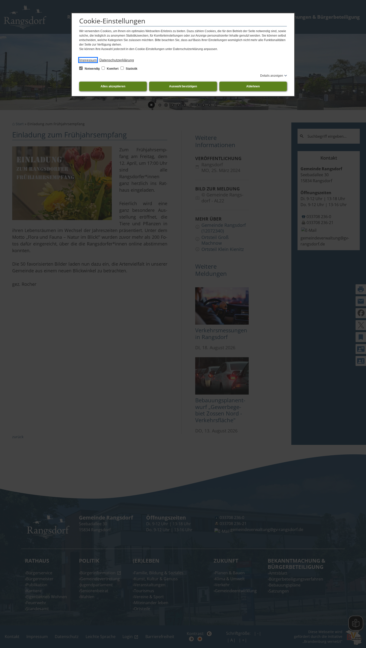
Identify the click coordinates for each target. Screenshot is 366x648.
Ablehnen (253, 86)
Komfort (112, 68)
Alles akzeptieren (113, 86)
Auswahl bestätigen (183, 86)
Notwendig (92, 68)
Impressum (88, 60)
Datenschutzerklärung (116, 60)
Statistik (131, 68)
